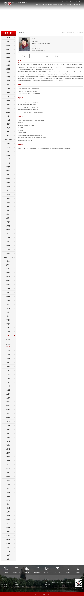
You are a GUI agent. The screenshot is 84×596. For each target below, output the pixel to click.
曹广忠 (8, 37)
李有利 (8, 159)
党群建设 (64, 4)
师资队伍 (45, 4)
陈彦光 (8, 49)
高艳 (8, 104)
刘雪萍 (8, 214)
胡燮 (8, 132)
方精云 (8, 88)
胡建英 (8, 124)
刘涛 (8, 198)
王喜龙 (8, 362)
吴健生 (8, 390)
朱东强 (8, 468)
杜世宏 (8, 535)
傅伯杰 (8, 100)
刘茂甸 (8, 218)
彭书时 (8, 265)
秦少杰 (8, 539)
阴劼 (8, 429)
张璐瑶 (8, 496)
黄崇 (8, 135)
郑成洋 (8, 457)
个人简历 (8, 339)
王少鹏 (8, 350)
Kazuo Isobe (8, 139)
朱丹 (8, 480)
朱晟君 (8, 476)
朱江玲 (8, 484)
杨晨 (8, 547)
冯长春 (8, 92)
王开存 (8, 378)
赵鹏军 (8, 449)
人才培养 (8, 342)
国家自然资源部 (4, 586)
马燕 (8, 241)
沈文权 (8, 280)
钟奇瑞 (8, 515)
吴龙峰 (8, 394)
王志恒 (8, 331)
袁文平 (8, 508)
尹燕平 (8, 425)
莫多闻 (8, 249)
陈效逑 (8, 57)
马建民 (8, 237)
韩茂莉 (8, 112)
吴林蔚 (8, 398)
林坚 (8, 174)
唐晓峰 (8, 300)
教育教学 (50, 4)
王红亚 (8, 328)
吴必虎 (8, 386)
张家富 (8, 441)
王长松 (8, 374)
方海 (8, 84)
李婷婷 (8, 320)
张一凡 (8, 527)
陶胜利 (8, 296)
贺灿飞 (8, 116)
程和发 (8, 61)
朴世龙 (8, 269)
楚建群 (8, 65)
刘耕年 (8, 178)
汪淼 (8, 504)
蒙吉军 (8, 245)
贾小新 (8, 147)
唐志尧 (8, 304)
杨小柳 (8, 421)
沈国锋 (8, 288)
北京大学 (2, 582)
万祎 (8, 366)
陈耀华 (8, 53)
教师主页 (72, 32)
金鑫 (8, 151)
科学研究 (55, 4)
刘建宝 (8, 519)
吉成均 (8, 143)
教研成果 (8, 346)
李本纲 (8, 163)
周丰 (8, 464)
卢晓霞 (8, 226)
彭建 (8, 261)
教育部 (16, 582)
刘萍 (8, 222)
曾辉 (8, 437)
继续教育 (69, 4)
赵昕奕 (8, 453)
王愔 (8, 370)
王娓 (8, 335)
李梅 (8, 531)
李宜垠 (8, 155)
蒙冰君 (8, 253)
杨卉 (8, 523)
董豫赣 (8, 76)
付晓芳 (8, 80)
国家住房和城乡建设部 (19, 586)
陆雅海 (8, 230)
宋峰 (8, 292)
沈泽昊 (8, 284)
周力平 (8, 460)
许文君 (8, 409)
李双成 (8, 171)
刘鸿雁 (8, 194)
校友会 (73, 4)
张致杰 (8, 555)
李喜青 (8, 167)
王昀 (8, 382)
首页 (37, 4)
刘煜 (8, 210)
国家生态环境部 (18, 584)
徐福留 (8, 405)
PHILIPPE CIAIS (8, 257)
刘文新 (8, 182)
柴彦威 (8, 45)
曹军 (8, 41)
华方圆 (8, 128)
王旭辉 (8, 354)
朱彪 (8, 472)
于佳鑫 (8, 417)
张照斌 (8, 445)
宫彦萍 (8, 108)
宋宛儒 (8, 276)
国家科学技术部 (4, 584)
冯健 (8, 96)
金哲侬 (8, 551)
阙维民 (8, 272)
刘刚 (8, 206)
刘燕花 (8, 202)
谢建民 (8, 402)
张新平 (8, 492)
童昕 (8, 316)
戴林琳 (8, 69)
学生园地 (60, 4)
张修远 (8, 543)
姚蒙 (8, 413)
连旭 (8, 559)
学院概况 (40, 4)
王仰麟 (8, 324)
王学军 (8, 358)
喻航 (8, 433)
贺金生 (8, 120)
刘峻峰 (8, 186)
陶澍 (8, 312)
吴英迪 (8, 512)
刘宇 (8, 190)
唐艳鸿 (8, 308)
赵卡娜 (8, 500)
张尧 (8, 488)
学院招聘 (78, 4)
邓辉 (8, 73)
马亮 (8, 233)
